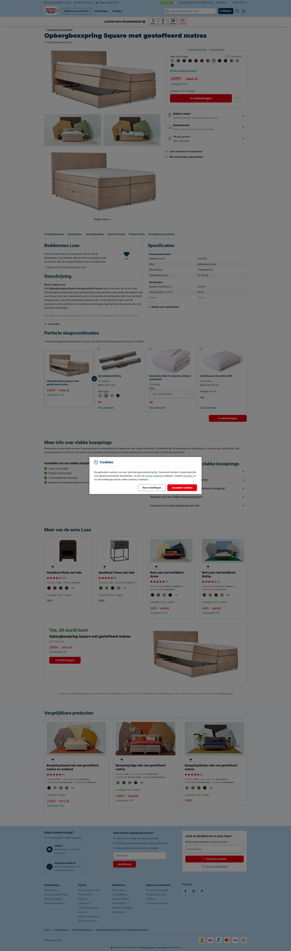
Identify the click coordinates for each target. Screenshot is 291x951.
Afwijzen (187, 475)
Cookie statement (154, 475)
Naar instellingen (152, 487)
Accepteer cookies (182, 487)
